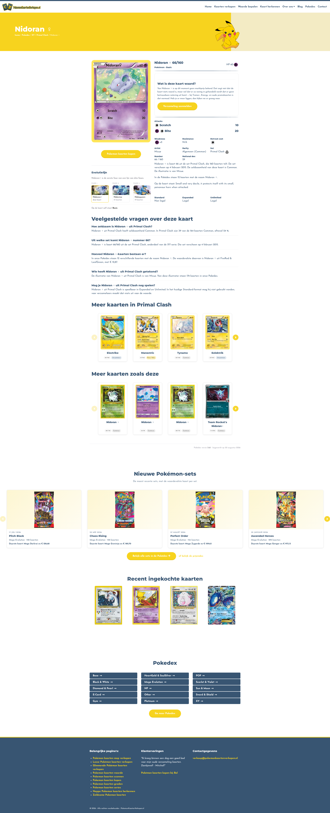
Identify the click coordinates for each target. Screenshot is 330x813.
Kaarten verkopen (224, 7)
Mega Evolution (153, 682)
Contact (322, 7)
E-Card (97, 695)
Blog (300, 7)
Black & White (101, 682)
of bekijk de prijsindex (191, 556)
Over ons (287, 7)
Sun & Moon (203, 688)
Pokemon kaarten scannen (108, 777)
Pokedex (310, 7)
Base (95, 676)
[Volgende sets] (327, 519)
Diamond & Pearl (103, 688)
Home (208, 7)
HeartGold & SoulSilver (157, 676)
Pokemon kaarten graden (108, 784)
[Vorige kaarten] (94, 337)
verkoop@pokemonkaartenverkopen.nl (215, 758)
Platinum (149, 701)
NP (146, 688)
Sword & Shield (204, 695)
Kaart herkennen (270, 7)
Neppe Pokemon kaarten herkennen (114, 791)
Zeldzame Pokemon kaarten (109, 795)
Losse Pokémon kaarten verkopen (112, 762)
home (17, 35)
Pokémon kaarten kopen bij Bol (159, 773)
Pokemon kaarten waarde (108, 773)
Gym (95, 701)
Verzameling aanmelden (177, 106)
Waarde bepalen (248, 7)
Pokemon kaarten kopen (121, 154)
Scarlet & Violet (205, 682)
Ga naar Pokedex (165, 713)
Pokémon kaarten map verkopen (112, 758)
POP (198, 676)
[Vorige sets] (3, 519)
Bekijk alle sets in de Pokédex (150, 556)
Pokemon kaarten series (107, 787)
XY (33, 35)
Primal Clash (42, 35)
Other (147, 695)
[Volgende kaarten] (235, 337)
